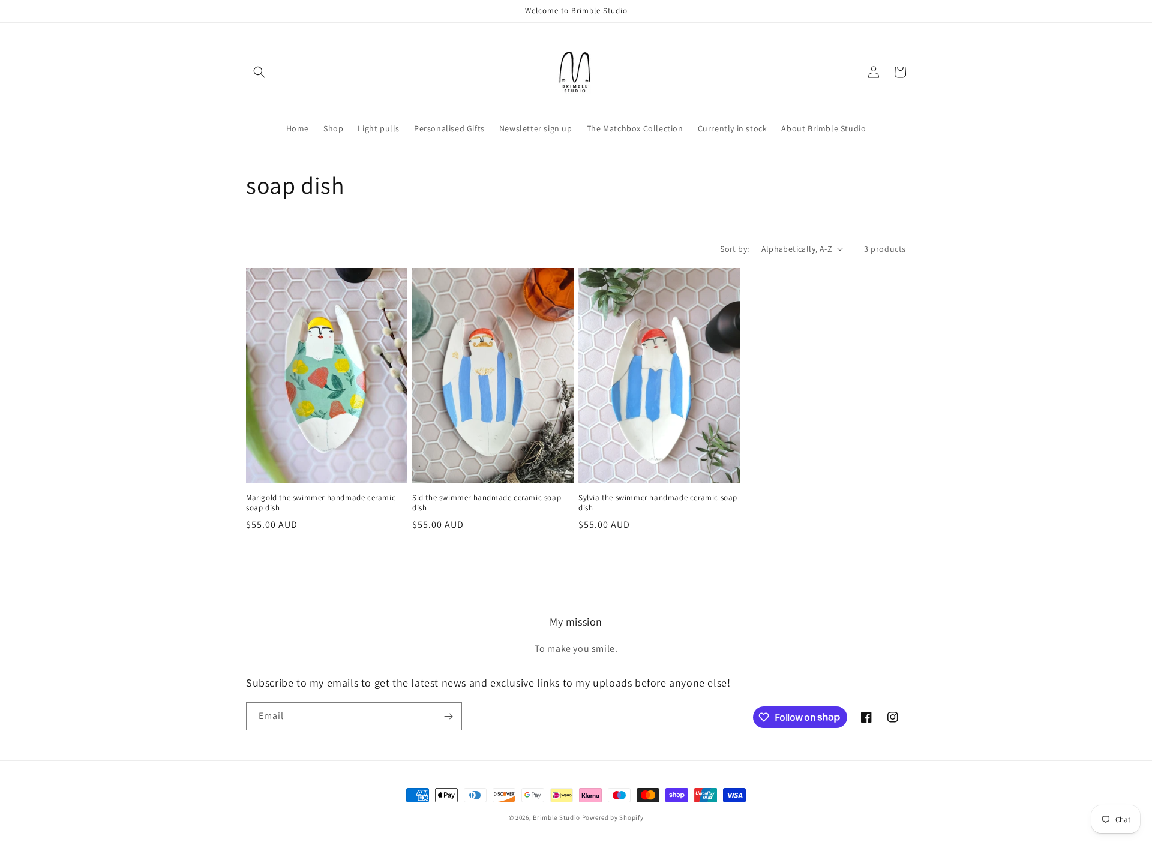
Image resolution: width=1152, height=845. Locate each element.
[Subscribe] (448, 716)
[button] (259, 72)
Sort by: (734, 248)
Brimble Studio (556, 817)
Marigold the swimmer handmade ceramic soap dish (320, 503)
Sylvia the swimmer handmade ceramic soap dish (657, 503)
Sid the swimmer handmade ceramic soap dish (486, 503)
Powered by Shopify (613, 817)
